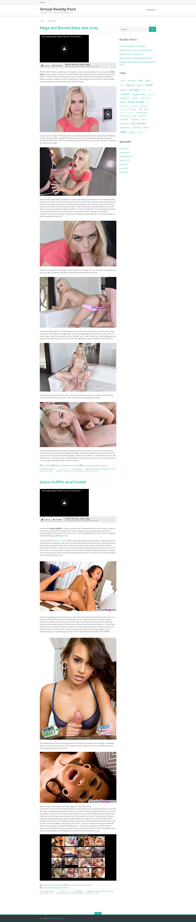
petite (146, 109)
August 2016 (124, 160)
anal (96, 891)
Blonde (92, 471)
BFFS (122, 85)
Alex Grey (97, 469)
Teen (96, 471)
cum (149, 90)
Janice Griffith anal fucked (63, 481)
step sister (137, 127)
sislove (143, 119)
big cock (107, 469)
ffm (148, 102)
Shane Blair (142, 116)
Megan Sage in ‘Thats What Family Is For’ (135, 58)
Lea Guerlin (123, 109)
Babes (80, 471)
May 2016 (123, 172)
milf (140, 109)
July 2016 (123, 164)
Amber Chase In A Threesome (131, 54)
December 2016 (125, 156)
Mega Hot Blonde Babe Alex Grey (69, 27)
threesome (140, 132)
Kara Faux (143, 106)
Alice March (132, 81)
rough (134, 116)
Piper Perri (123, 113)
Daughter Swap (138, 94)
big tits (140, 85)
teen (50, 471)
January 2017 (124, 152)
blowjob (123, 90)
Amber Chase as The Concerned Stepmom (136, 50)
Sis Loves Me (138, 123)
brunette (101, 891)
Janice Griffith (44, 893)
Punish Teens (124, 116)
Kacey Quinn (134, 106)
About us (43, 2)
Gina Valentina (124, 106)
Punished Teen (142, 112)
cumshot (125, 94)
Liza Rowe (132, 109)
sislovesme (124, 123)
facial (122, 102)
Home (42, 21)
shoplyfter (124, 119)
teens (132, 132)
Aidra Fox (122, 81)
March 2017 (124, 148)
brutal (143, 90)
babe (102, 469)
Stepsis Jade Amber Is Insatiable (132, 46)
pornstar (131, 113)
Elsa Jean (135, 98)
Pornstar (151, 10)
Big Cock (86, 471)
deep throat (151, 94)
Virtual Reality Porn (58, 918)
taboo (145, 127)
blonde (113, 469)
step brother (125, 127)
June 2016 (123, 168)
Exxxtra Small (44, 471)
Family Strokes (136, 102)
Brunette (74, 893)
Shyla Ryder (135, 119)
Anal (64, 893)
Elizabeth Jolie (124, 98)
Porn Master (51, 469)
